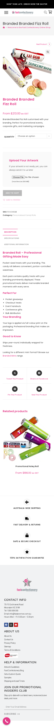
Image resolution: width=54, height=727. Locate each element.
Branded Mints (9, 355)
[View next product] (49, 44)
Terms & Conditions (12, 650)
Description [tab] (10, 232)
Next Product (41, 44)
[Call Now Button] (6, 721)
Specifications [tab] (11, 238)
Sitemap (7, 646)
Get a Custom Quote (12, 674)
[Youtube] (16, 625)
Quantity (9, 136)
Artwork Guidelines (11, 667)
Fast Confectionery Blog (14, 670)
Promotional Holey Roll (27, 466)
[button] (48, 52)
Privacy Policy (10, 643)
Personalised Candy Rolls (24, 215)
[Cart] (50, 12)
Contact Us (8, 639)
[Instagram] (11, 625)
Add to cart (12, 193)
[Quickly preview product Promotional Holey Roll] (49, 420)
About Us (8, 636)
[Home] (4, 27)
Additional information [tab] (16, 244)
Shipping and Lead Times (14, 681)
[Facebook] (6, 625)
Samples (7, 677)
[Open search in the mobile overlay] (46, 12)
